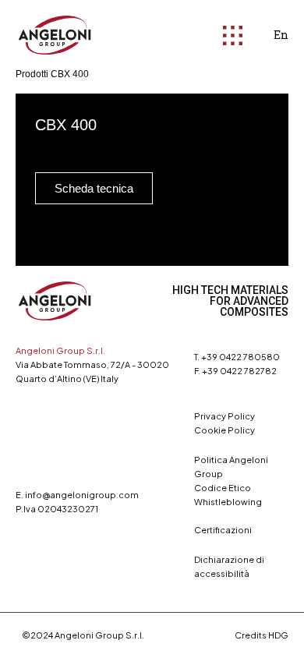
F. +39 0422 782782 (235, 371)
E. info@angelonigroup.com (77, 495)
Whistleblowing (228, 502)
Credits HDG (261, 635)
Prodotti (32, 74)
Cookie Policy (224, 430)
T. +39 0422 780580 (237, 357)
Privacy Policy (224, 416)
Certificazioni (223, 530)
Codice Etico (222, 488)
